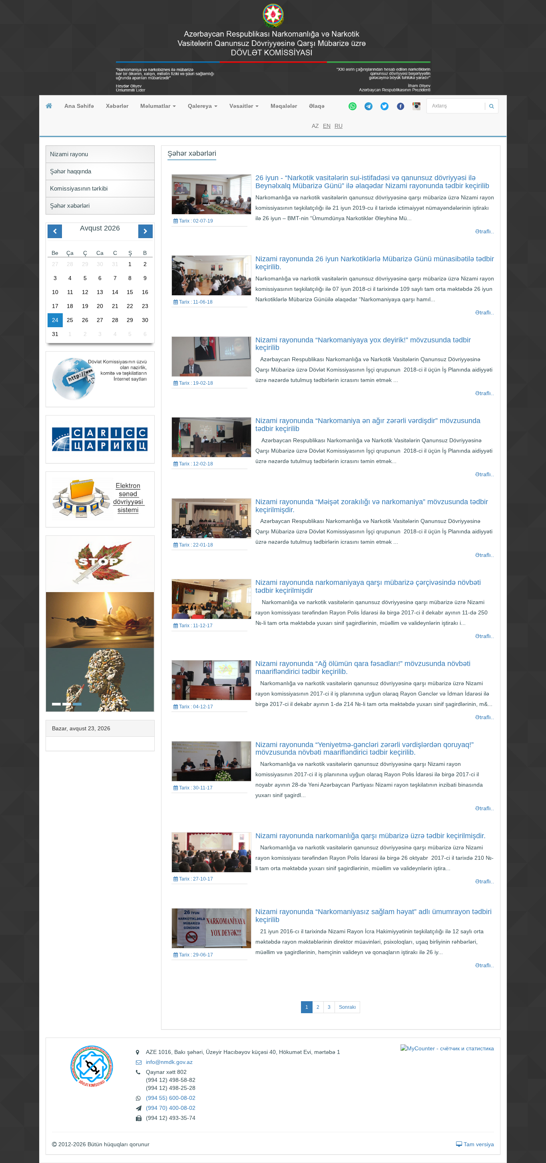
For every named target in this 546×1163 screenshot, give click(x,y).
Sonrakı (347, 1007)
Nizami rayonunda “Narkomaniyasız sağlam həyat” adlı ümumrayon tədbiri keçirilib (373, 916)
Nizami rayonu (69, 154)
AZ (315, 126)
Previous (48, 622)
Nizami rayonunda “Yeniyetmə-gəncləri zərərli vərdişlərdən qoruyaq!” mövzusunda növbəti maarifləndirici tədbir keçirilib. (364, 749)
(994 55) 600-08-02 (170, 1098)
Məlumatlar (156, 106)
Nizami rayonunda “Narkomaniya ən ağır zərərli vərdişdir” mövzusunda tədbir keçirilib (367, 425)
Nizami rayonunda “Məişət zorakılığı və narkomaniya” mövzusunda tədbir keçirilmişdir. (371, 506)
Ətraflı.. (484, 231)
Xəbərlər (117, 106)
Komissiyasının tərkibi (79, 188)
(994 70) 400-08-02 (170, 1108)
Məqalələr (284, 106)
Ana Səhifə (79, 106)
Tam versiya (478, 1144)
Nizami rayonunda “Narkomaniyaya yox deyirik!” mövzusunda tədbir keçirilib (363, 344)
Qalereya (200, 106)
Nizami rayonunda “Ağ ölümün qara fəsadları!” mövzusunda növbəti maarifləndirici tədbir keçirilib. (362, 668)
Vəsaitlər (242, 106)
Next (151, 622)
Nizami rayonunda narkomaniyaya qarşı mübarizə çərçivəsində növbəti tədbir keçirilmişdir (368, 586)
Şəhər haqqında (70, 171)
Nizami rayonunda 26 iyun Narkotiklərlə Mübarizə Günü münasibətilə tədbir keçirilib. (374, 263)
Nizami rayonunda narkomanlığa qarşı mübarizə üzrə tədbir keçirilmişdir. (370, 836)
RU (339, 126)
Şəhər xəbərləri (70, 205)
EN (327, 126)
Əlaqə (317, 106)
